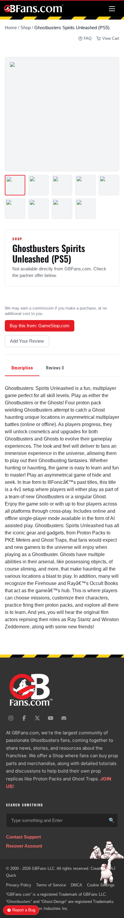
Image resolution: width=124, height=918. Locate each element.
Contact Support (23, 836)
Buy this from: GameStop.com (40, 325)
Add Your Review (27, 341)
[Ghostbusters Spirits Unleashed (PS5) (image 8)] (62, 208)
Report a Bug (23, 910)
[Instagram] (11, 718)
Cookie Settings (101, 885)
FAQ (87, 38)
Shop (25, 27)
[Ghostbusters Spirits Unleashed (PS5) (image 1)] (15, 185)
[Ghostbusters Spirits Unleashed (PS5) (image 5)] (109, 185)
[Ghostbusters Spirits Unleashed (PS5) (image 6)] (15, 208)
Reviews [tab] (55, 367)
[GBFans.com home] (34, 9)
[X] (37, 718)
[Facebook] (24, 718)
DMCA (76, 885)
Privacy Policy (18, 885)
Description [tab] (22, 367)
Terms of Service (51, 885)
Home (11, 27)
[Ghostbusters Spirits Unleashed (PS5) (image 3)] (62, 185)
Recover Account (24, 845)
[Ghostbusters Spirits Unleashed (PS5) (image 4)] (85, 185)
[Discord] (64, 718)
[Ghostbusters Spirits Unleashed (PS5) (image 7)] (38, 208)
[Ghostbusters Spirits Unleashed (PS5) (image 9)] (85, 208)
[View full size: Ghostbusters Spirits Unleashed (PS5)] (62, 114)
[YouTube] (50, 718)
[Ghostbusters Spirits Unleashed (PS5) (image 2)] (38, 185)
